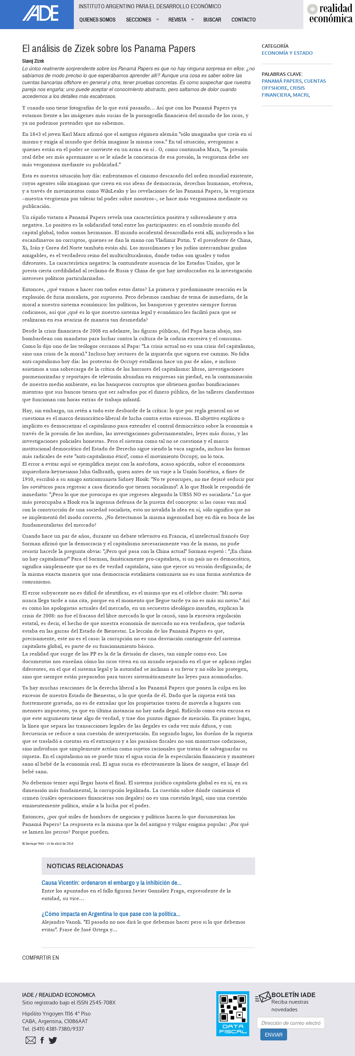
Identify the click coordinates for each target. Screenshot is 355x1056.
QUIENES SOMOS (97, 19)
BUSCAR (212, 19)
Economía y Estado (287, 53)
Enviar (274, 1034)
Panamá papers (282, 81)
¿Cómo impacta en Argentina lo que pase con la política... (111, 914)
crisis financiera (283, 91)
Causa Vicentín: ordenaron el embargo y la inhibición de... (111, 883)
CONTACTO (244, 19)
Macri (301, 95)
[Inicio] (37, 10)
